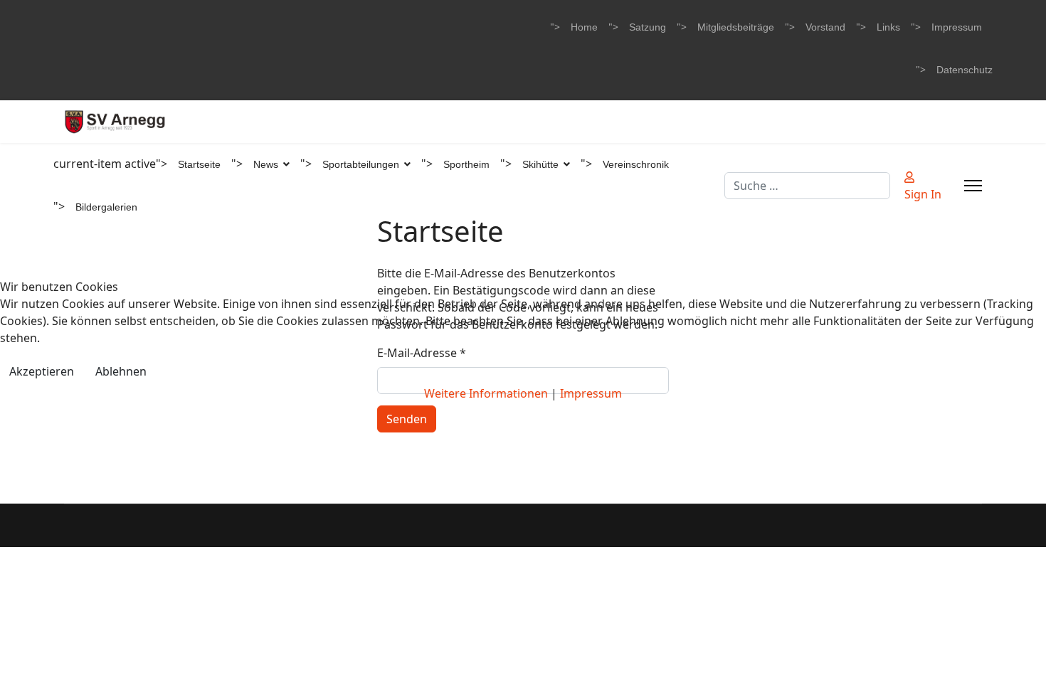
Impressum (591, 393)
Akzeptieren (41, 371)
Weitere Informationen (486, 393)
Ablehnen (121, 371)
